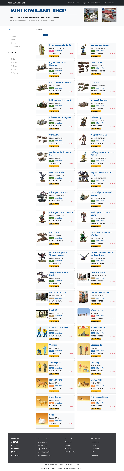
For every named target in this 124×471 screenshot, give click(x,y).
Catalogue (39, 35)
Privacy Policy (70, 452)
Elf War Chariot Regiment (60, 117)
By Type (13, 69)
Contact (71, 3)
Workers (53, 345)
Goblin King (96, 117)
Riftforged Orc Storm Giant (100, 213)
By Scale (14, 62)
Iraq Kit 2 (53, 310)
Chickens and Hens (99, 397)
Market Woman (98, 327)
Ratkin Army (55, 232)
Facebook (95, 442)
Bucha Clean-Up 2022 (59, 292)
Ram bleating (55, 397)
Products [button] (110, 3)
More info (58, 51)
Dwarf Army (96, 62)
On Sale (13, 59)
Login (84, 3)
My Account (42, 442)
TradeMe (95, 455)
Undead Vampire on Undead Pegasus (58, 253)
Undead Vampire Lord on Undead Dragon (102, 253)
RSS (93, 452)
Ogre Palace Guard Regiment (57, 63)
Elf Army (95, 82)
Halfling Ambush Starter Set (60, 153)
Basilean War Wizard (100, 45)
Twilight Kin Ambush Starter (58, 273)
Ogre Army (54, 134)
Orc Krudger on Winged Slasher (101, 193)
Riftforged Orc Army (58, 192)
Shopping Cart (100, 3)
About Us (68, 442)
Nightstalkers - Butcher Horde (101, 173)
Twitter (94, 445)
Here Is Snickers (98, 272)
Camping (95, 362)
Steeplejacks (96, 345)
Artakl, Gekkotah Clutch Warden (101, 233)
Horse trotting (55, 380)
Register (91, 3)
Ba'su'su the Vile (56, 172)
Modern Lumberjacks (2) (60, 327)
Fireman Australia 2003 (60, 45)
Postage (68, 448)
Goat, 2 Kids (96, 380)
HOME (10, 29)
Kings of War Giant (99, 134)
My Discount (42, 445)
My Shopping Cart (44, 455)
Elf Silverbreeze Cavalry (60, 82)
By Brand (14, 66)
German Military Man (100, 292)
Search (78, 3)
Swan (51, 414)
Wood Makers (97, 310)
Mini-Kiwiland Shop (16, 2)
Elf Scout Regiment (99, 100)
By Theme (14, 73)
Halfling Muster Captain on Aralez (103, 153)
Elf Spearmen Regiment (60, 100)
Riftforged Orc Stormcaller (61, 212)
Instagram (95, 448)
